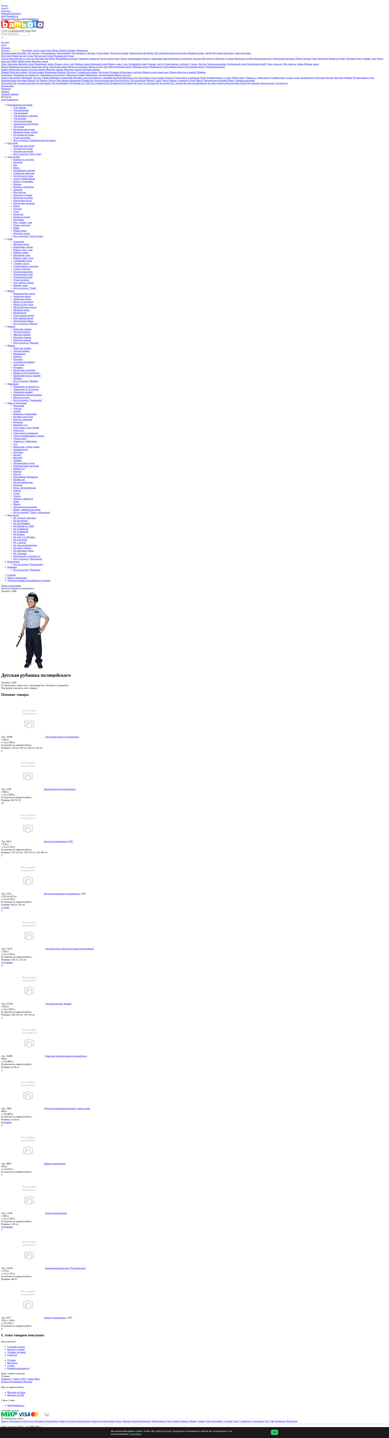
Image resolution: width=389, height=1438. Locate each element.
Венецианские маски (20, 67)
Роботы (150, 80)
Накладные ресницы (284, 58)
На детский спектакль (24, 83)
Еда (272, 77)
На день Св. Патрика (144, 83)
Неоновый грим (98, 64)
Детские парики (37, 69)
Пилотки (71, 72)
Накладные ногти (264, 58)
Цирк (192, 80)
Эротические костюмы (215, 80)
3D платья (160, 53)
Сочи (235, 1421)
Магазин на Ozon (16, 1392)
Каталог (5, 50)
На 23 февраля (113, 83)
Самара (201, 1421)
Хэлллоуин (16, 50)
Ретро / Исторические (134, 80)
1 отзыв (5, 907)
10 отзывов (7, 962)
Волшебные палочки (67, 58)
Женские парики (54, 69)
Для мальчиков (48, 53)
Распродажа (7, 86)
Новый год (33, 80)
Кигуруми (6, 56)
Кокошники (51, 72)
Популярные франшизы (69, 80)
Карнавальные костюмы (13, 53)
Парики (63, 50)
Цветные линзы (40, 61)
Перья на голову (337, 58)
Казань (72, 1421)
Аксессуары (39, 50)
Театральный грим (236, 64)
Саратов (228, 1421)
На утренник (253, 83)
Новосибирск (159, 1421)
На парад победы (216, 83)
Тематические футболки (141, 53)
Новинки (6, 88)
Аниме (45, 77)
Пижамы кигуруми (64, 56)
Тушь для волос (274, 64)
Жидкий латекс (26, 64)
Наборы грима (82, 64)
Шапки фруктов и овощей (182, 72)
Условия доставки (16, 1352)
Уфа (272, 1421)
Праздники (7, 83)
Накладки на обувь (244, 58)
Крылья (167, 58)
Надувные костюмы (223, 53)
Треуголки (103, 72)
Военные (118, 77)
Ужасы (165, 80)
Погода (52, 80)
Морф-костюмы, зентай (200, 53)
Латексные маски (58, 67)
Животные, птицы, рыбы (287, 77)
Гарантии (12, 1355)
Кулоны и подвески (182, 58)
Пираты (44, 80)
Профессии (87, 80)
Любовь (348, 77)
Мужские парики (73, 69)
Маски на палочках (78, 67)
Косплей (339, 77)
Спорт (158, 80)
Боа (47, 58)
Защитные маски (40, 67)
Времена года (130, 77)
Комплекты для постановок (100, 75)
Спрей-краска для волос (176, 64)
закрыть (5, 91)
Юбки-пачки (24, 61)
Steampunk (26, 77)
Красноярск (109, 1421)
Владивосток (16, 1421)
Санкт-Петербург (214, 1421)
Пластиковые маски (173, 67)
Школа (199, 80)
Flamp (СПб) (19, 1379)
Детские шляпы (36, 72)
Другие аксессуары (110, 58)
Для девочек (33, 53)
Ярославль (291, 1421)
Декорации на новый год (26, 75)
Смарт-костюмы (242, 53)
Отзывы (11, 1360)
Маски (55, 50)
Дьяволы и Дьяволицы (257, 77)
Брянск (5, 1421)
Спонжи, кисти (155, 64)
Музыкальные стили (363, 77)
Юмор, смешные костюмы (241, 80)
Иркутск (64, 1421)
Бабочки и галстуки (24, 58)
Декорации (82, 50)
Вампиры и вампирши (61, 77)
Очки (314, 58)
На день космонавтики (195, 83)
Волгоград (28, 1421)
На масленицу (44, 83)
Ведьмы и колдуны (83, 77)
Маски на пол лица (98, 67)
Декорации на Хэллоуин (52, 75)
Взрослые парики (19, 69)
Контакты (12, 1363)
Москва (127, 1421)
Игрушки (321, 77)
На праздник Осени (236, 83)
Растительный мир (104, 80)
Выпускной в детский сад (274, 83)
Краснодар (97, 1421)
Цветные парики (91, 69)
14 (2, 803)
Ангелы (37, 77)
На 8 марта (127, 83)
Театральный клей (256, 64)
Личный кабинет (10, 94)
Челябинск (280, 1421)
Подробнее (135, 1434)
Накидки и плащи (224, 58)
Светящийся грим (137, 64)
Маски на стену (123, 75)
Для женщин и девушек (83, 53)
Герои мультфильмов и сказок (216, 77)
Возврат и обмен (16, 1349)
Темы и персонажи (11, 77)
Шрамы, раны (311, 64)
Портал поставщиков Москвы (16, 1381)
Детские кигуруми (43, 56)
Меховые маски (141, 67)
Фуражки (114, 72)
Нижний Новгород (11, 13)
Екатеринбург (52, 1421)
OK (274, 1432)
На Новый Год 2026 (80, 83)
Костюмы (27, 50)
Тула (267, 1421)
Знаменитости (308, 77)
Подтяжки (351, 58)
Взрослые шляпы (18, 72)
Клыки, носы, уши (64, 64)
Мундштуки (208, 58)
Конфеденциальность (18, 1368)
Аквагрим (12, 64)
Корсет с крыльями (152, 58)
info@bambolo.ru (30, 19)
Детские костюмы (119, 53)
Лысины (197, 58)
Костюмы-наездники (176, 53)
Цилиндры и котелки (131, 72)
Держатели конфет (75, 75)
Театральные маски (215, 67)
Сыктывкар (258, 1421)
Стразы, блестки (198, 64)
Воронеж (39, 1421)
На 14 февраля (98, 83)
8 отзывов (6, 1122)
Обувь (299, 58)
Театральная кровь (216, 64)
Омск (169, 1421)
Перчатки (323, 58)
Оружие (307, 58)
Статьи (11, 1365)
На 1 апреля (176, 83)
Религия (118, 80)
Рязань (193, 1421)
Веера (52, 58)
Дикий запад (238, 77)
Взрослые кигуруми (22, 56)
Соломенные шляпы (86, 72)
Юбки (14, 61)
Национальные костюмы (14, 80)
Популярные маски (194, 67)
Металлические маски (120, 67)
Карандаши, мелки (44, 64)
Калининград (84, 1421)
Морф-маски (156, 67)
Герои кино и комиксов (187, 77)
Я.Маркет (6, 1379)
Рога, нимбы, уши (366, 58)
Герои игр (169, 77)
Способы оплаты (16, 1346)
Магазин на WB (15, 1395)
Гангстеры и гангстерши (151, 77)
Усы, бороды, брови (293, 64)
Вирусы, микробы (103, 77)
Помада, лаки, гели (118, 64)
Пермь (176, 1421)
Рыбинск (184, 1421)
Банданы (40, 58)
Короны (62, 72)
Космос (330, 77)
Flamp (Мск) (34, 1379)
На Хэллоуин (163, 83)
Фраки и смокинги (179, 80)
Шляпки (201, 72)
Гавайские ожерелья (88, 58)
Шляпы (72, 50)
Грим (48, 50)
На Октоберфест (60, 83)
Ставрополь (245, 1421)
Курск (119, 1421)
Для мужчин (102, 53)
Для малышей (63, 53)
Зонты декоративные (131, 58)
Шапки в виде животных (156, 72)
